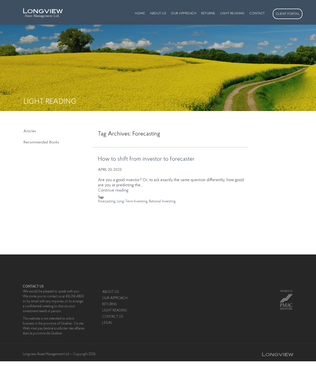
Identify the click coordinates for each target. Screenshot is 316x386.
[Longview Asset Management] (40, 10)
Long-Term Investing (132, 201)
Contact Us (112, 317)
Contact (257, 13)
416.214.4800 (74, 296)
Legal (107, 323)
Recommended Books (41, 142)
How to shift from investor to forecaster (146, 159)
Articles (29, 131)
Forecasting (106, 201)
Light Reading (232, 13)
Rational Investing (162, 201)
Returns (208, 13)
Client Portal (288, 14)
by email (33, 301)
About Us (158, 13)
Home (140, 13)
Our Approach (183, 13)
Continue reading (113, 190)
